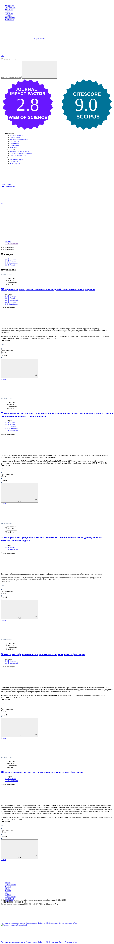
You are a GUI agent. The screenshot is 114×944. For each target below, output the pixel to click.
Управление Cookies (56, 923)
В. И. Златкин (10, 261)
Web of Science (10, 885)
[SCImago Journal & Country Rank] (14, 925)
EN (2, 56)
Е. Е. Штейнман (11, 263)
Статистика (9, 20)
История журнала (16, 135)
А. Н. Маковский (11, 244)
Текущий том (10, 8)
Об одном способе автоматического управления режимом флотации (42, 772)
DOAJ (7, 889)
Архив (7, 12)
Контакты (13, 147)
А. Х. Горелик (10, 259)
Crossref (8, 891)
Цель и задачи (15, 137)
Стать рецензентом (8, 186)
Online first (9, 10)
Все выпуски (15, 163)
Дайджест (9, 14)
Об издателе (14, 141)
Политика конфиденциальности (13, 923)
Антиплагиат (10, 897)
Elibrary (8, 895)
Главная (8, 242)
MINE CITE (9, 899)
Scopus (7, 883)
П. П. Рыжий (10, 265)
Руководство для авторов (19, 151)
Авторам (8, 16)
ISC (6, 893)
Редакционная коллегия (19, 139)
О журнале (9, 6)
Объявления (10, 18)
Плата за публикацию (18, 155)
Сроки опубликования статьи (21, 153)
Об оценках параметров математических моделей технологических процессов (48, 289)
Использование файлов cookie (37, 923)
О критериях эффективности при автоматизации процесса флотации (43, 654)
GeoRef (8, 887)
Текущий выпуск (16, 159)
